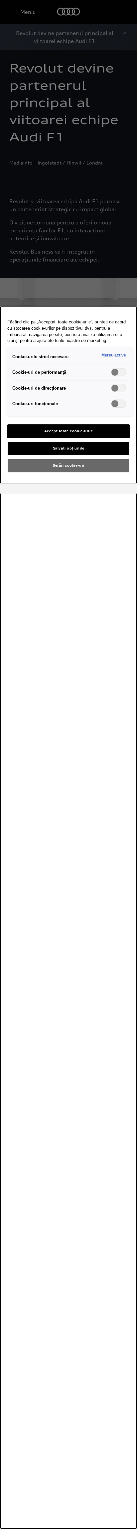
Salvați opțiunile (68, 448)
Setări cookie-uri (68, 465)
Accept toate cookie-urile (68, 431)
